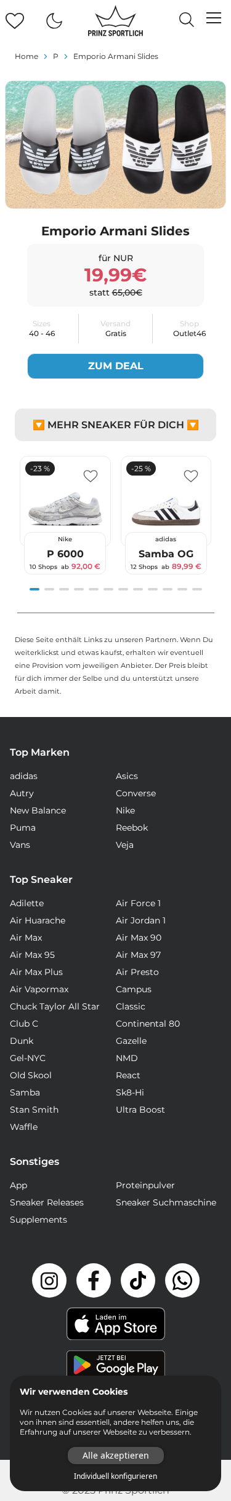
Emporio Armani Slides (115, 56)
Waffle (24, 1126)
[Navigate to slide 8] (138, 589)
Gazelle (131, 1040)
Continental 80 (148, 1023)
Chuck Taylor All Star (55, 1006)
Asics (127, 776)
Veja (125, 844)
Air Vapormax (39, 989)
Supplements (38, 1219)
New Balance (38, 810)
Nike (125, 810)
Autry (22, 793)
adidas (24, 776)
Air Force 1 (138, 903)
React (128, 1075)
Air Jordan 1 (141, 920)
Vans (20, 844)
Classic (130, 1006)
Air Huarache (37, 920)
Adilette (27, 903)
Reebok (132, 827)
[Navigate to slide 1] (34, 589)
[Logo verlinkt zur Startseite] (115, 21)
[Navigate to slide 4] (78, 589)
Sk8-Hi (130, 1092)
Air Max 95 (32, 954)
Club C (24, 1023)
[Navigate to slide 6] (108, 589)
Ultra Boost (140, 1109)
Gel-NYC (28, 1058)
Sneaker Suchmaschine (166, 1202)
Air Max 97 (138, 954)
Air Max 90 (138, 937)
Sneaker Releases (47, 1202)
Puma (23, 827)
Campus (134, 989)
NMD (127, 1058)
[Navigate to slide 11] (182, 589)
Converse (136, 793)
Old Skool (31, 1075)
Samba (25, 1092)
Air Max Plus (36, 972)
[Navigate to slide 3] (64, 589)
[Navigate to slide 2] (49, 589)
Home (26, 56)
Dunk (21, 1040)
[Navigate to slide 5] (93, 589)
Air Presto (137, 972)
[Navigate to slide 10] (167, 589)
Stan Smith (34, 1109)
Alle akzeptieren (116, 1455)
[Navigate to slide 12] (197, 589)
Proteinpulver (145, 1185)
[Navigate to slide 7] (123, 589)
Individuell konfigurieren (115, 1476)
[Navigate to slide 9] (152, 589)
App (18, 1185)
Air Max (26, 937)
